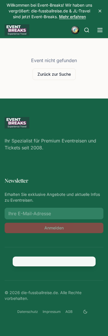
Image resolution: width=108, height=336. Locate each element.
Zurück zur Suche (54, 74)
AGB (69, 311)
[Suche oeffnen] (87, 30)
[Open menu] (100, 30)
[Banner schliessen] (99, 11)
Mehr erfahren (72, 16)
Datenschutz (27, 311)
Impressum (52, 311)
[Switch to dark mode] (85, 312)
